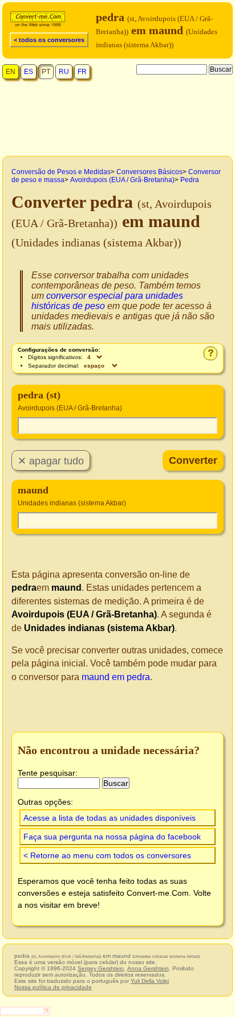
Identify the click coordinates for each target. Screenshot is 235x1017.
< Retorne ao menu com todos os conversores (107, 855)
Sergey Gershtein (101, 968)
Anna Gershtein (148, 968)
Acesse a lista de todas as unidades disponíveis (109, 817)
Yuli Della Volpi (150, 981)
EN (10, 72)
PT (46, 72)
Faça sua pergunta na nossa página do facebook (112, 836)
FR (82, 72)
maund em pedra (116, 677)
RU (64, 72)
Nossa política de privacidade (53, 987)
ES (28, 72)
